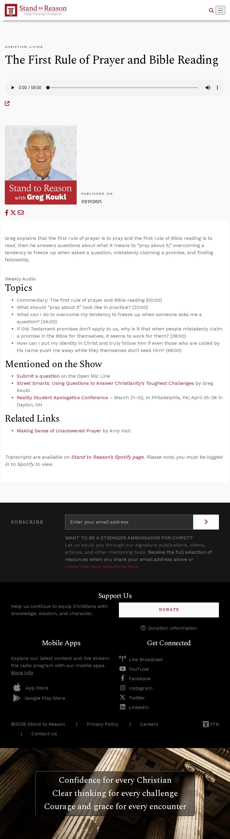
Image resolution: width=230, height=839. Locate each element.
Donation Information (172, 628)
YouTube (139, 669)
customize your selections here (101, 566)
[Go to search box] (211, 10)
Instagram (140, 688)
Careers (149, 724)
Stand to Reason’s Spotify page (107, 457)
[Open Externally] (7, 103)
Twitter (137, 698)
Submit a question (38, 376)
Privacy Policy (102, 724)
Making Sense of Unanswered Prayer (59, 431)
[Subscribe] (206, 522)
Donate (169, 610)
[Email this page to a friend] (21, 213)
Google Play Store (45, 698)
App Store (37, 688)
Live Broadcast (146, 659)
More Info (22, 672)
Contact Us (44, 733)
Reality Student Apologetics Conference (62, 397)
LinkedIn (139, 707)
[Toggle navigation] (220, 10)
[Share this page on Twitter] (14, 213)
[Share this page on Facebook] (7, 213)
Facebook (140, 678)
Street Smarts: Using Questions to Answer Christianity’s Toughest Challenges (105, 383)
